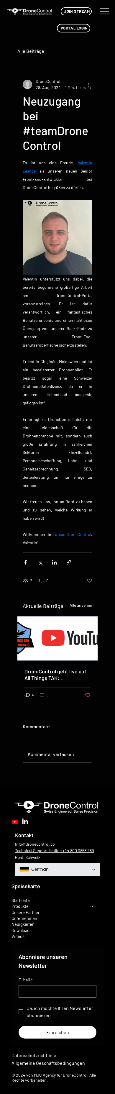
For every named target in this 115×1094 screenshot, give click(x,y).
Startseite (21, 900)
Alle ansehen (81, 605)
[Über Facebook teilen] (25, 562)
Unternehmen (24, 918)
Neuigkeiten (23, 924)
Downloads (22, 930)
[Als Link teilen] (69, 562)
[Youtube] (15, 821)
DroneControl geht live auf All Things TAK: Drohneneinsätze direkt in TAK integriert (55, 674)
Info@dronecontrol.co (35, 844)
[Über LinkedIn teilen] (54, 562)
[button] (76, 11)
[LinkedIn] (25, 821)
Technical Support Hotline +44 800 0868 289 (54, 850)
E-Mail (26, 979)
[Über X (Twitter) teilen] (40, 562)
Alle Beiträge (30, 51)
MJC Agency (45, 1074)
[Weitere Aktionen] (88, 84)
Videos (18, 936)
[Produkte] (92, 906)
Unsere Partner (26, 912)
